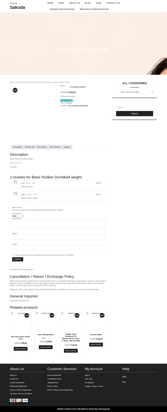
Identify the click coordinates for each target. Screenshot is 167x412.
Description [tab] (17, 147)
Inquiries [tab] (67, 147)
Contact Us (113, 3)
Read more (20, 349)
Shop (61, 3)
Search (134, 113)
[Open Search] (149, 6)
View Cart (88, 379)
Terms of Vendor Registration (20, 390)
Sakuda (17, 7)
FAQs (99, 3)
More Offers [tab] (42, 147)
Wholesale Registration (94, 9)
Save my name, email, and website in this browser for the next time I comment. (44, 255)
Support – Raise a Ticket (94, 386)
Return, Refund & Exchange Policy (60, 390)
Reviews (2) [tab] (29, 147)
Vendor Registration (62, 9)
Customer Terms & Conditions (21, 394)
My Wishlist (89, 383)
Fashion (18, 82)
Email (14, 244)
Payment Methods (54, 375)
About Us (74, 3)
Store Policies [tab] (55, 147)
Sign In (87, 375)
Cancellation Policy (54, 379)
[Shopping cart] (153, 6)
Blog (88, 3)
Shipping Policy (53, 383)
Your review (17, 218)
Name (15, 233)
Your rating (16, 213)
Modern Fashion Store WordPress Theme (76, 409)
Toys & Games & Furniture (36, 82)
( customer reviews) (77, 87)
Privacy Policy (52, 386)
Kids (24, 82)
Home (50, 3)
